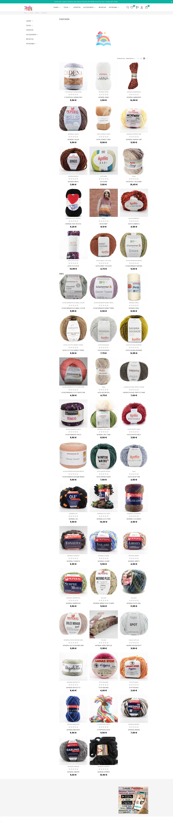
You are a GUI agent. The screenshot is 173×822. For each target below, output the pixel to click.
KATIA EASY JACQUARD (134, 182)
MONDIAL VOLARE (103, 556)
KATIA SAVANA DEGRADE (134, 345)
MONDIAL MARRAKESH (134, 92)
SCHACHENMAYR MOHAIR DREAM (73, 471)
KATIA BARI (103, 176)
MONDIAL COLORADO (134, 514)
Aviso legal (80, 797)
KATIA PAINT (104, 224)
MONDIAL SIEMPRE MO (73, 598)
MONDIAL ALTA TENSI (103, 514)
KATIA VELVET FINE (134, 477)
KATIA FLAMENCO (134, 218)
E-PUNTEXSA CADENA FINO (73, 92)
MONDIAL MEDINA (133, 724)
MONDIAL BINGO (73, 176)
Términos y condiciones (84, 800)
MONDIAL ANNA (103, 92)
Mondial (103, 598)
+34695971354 (31, 805)
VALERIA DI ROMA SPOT (134, 645)
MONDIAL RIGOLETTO (73, 682)
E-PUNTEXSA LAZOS (103, 724)
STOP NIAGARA (103, 682)
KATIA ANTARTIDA (103, 392)
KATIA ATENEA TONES (103, 134)
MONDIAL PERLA (134, 303)
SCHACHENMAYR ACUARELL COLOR (73, 303)
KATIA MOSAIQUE (103, 345)
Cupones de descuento (106, 804)
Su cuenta (102, 787)
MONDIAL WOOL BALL (134, 603)
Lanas (57, 7)
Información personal (105, 792)
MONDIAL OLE (73, 514)
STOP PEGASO (133, 682)
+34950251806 (31, 802)
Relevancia (130, 58)
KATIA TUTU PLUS (73, 261)
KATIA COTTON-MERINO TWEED (73, 345)
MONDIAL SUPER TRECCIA (103, 645)
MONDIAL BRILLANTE (73, 724)
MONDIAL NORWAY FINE (134, 134)
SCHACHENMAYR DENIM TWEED (103, 303)
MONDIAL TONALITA (73, 556)
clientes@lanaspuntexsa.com (36, 808)
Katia (134, 176)
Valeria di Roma (134, 640)
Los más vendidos (61, 798)
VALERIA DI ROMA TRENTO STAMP (134, 387)
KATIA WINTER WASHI (103, 471)
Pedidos (101, 795)
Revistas (102, 7)
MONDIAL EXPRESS (103, 767)
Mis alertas (101, 807)
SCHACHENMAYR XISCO (73, 429)
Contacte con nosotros (84, 806)
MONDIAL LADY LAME (103, 429)
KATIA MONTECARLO (134, 429)
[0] (146, 7)
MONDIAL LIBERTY (134, 556)
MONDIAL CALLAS (73, 134)
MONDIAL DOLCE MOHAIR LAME (73, 640)
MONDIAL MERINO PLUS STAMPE (103, 603)
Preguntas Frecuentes (84, 803)
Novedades (59, 795)
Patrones (114, 7)
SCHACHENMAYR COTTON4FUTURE (73, 387)
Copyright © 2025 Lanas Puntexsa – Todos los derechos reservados (46, 819)
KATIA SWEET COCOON (103, 261)
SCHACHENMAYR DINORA (134, 261)
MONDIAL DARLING (73, 767)
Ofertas (76, 7)
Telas (67, 7)
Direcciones (102, 801)
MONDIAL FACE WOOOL (73, 218)
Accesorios (89, 7)
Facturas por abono (104, 798)
